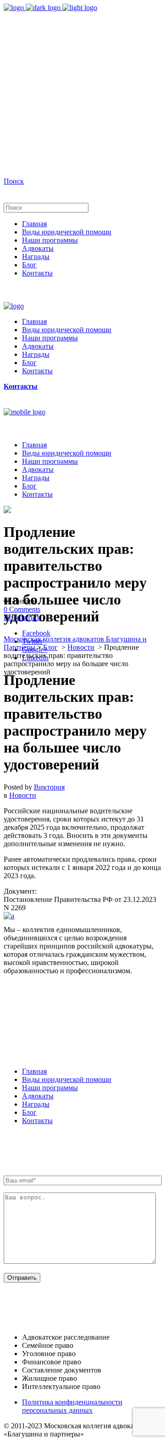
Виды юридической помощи (66, 1079)
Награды (36, 1104)
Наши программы (50, 1088)
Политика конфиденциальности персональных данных (72, 1406)
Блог (50, 647)
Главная (34, 1071)
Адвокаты (38, 1096)
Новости (80, 647)
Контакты (37, 1120)
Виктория (49, 787)
